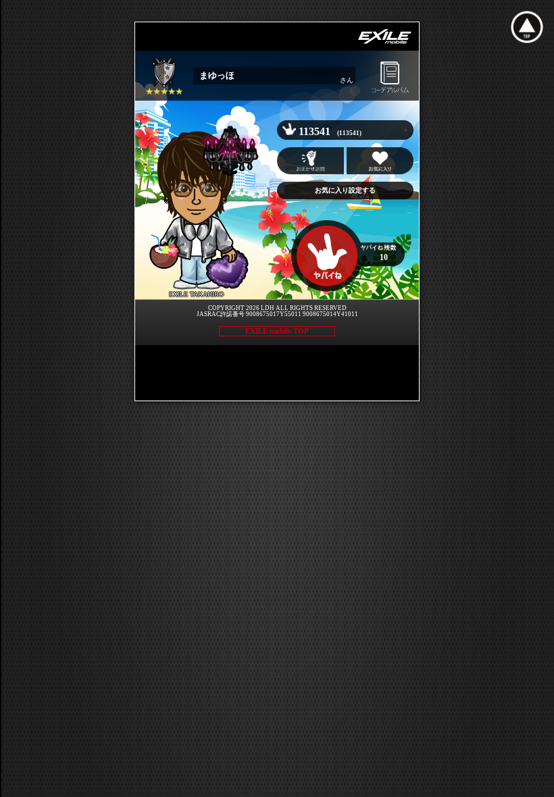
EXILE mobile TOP (277, 331)
